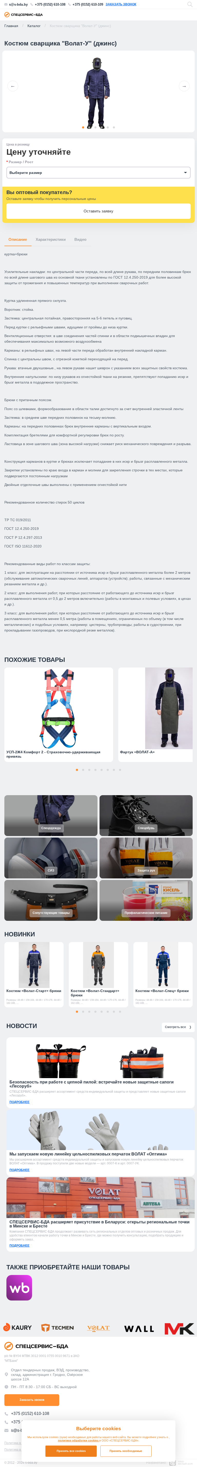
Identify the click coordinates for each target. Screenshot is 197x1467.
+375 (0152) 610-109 (88, 4)
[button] (12, 86)
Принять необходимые (126, 1450)
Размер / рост (21, 162)
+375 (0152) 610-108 (50, 4)
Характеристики (51, 239)
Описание (17, 239)
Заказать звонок (121, 4)
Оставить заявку (98, 211)
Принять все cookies (71, 1450)
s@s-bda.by (18, 4)
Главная (11, 26)
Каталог (34, 26)
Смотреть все (178, 1027)
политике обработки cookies (78, 1440)
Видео (80, 239)
